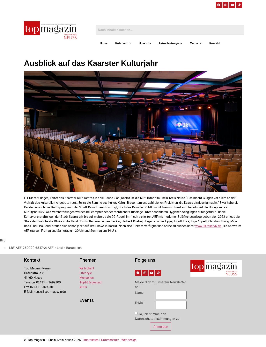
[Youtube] (232, 5)
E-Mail (139, 302)
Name (139, 292)
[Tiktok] (239, 5)
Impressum (91, 340)
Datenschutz (110, 340)
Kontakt (214, 43)
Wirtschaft (86, 268)
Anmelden (160, 327)
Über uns (145, 43)
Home (103, 43)
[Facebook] (219, 5)
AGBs (83, 287)
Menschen (86, 278)
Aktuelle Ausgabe (170, 43)
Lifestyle (85, 273)
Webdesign (129, 340)
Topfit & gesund (90, 282)
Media (194, 43)
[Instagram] (225, 5)
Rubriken (121, 43)
